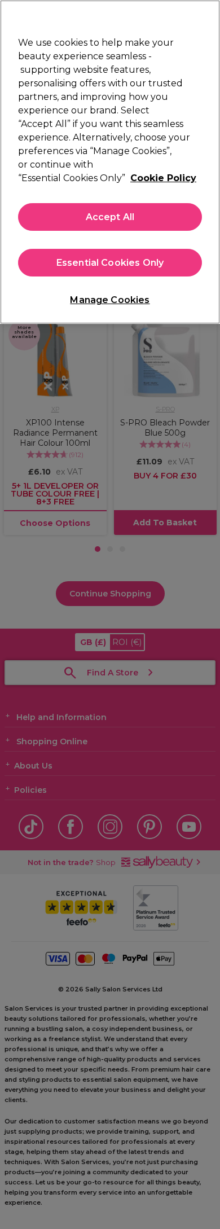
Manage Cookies (109, 300)
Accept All (110, 217)
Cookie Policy (163, 178)
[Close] (206, 15)
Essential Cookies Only (110, 262)
